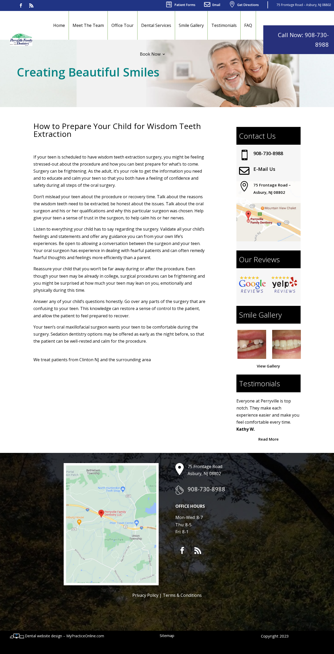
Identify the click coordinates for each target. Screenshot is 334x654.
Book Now (150, 54)
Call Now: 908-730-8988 (303, 39)
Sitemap (167, 635)
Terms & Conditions (182, 595)
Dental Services (156, 25)
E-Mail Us (264, 169)
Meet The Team (88, 25)
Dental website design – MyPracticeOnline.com (64, 635)
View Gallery (268, 366)
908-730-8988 (268, 153)
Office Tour (122, 25)
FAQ (248, 25)
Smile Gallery (191, 25)
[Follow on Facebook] (21, 5)
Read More (268, 439)
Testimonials (224, 25)
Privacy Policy (145, 595)
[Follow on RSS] (31, 5)
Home (59, 25)
